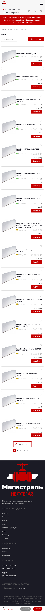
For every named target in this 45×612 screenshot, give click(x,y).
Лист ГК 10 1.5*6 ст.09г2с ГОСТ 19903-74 (28, 100)
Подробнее (36, 237)
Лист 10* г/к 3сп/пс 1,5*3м (26, 54)
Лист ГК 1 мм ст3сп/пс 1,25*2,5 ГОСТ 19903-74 (28, 325)
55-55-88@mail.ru (8, 569)
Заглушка (5, 517)
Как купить (6, 548)
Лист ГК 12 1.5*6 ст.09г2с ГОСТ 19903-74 (28, 424)
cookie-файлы (8, 610)
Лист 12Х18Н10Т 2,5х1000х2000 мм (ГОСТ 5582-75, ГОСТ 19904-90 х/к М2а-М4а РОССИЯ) (29, 225)
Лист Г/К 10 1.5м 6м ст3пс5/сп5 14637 (28, 275)
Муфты (4, 520)
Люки (4, 524)
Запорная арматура (9, 528)
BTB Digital (21, 588)
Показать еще (24, 444)
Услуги (4, 552)
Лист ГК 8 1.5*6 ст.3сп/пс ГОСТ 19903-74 (28, 199)
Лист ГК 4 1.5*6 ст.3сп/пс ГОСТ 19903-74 (28, 174)
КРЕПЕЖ (5, 513)
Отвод (4, 531)
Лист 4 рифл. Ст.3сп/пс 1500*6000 (25, 251)
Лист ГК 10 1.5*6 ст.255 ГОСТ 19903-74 (27, 374)
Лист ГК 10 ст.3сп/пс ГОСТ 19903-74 (29, 125)
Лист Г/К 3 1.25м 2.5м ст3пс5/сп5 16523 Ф (29, 300)
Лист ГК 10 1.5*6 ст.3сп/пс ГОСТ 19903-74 (28, 399)
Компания (6, 555)
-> (30, 450)
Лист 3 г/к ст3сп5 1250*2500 (27, 76)
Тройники (5, 538)
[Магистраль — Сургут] (4, 3)
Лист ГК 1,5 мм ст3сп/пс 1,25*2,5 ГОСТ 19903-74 (28, 350)
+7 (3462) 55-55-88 (9, 565)
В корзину (36, 64)
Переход (5, 535)
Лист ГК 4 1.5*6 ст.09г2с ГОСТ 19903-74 (27, 150)
